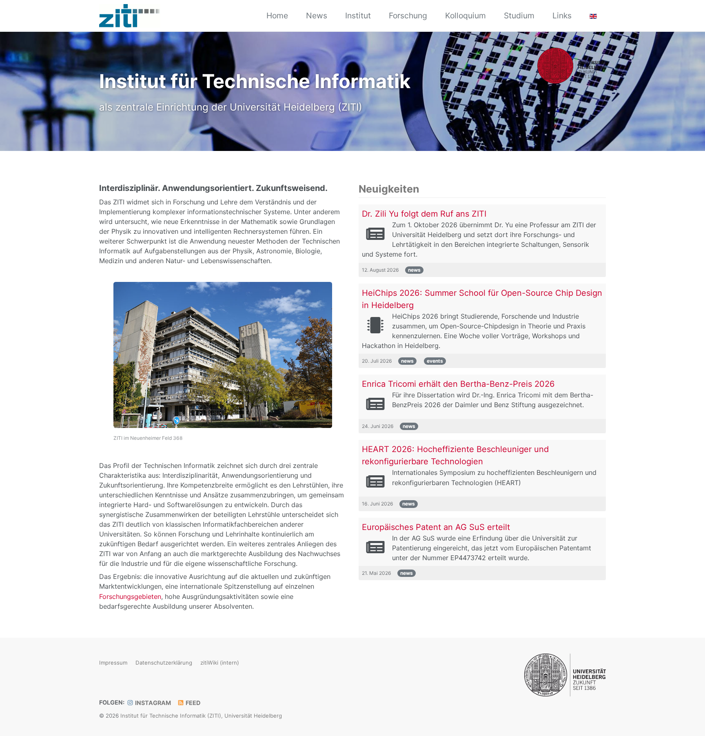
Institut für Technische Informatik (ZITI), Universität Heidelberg (201, 716)
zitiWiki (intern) (219, 662)
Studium (519, 15)
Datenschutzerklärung (163, 662)
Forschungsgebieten (130, 596)
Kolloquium (465, 15)
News (316, 15)
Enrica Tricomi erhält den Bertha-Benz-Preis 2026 (458, 384)
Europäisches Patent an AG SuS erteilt (436, 527)
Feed (192, 702)
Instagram (152, 702)
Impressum (113, 662)
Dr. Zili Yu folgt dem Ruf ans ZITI (424, 214)
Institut (358, 15)
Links (562, 15)
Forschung (408, 15)
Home (277, 15)
